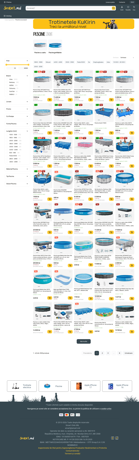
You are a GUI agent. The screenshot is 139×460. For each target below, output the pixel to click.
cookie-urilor (106, 409)
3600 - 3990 (15, 144)
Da (89, 62)
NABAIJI (13, 94)
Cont (121, 10)
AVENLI (13, 85)
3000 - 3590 (15, 147)
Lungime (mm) (11, 131)
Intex (13, 79)
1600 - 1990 (15, 137)
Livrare (8, 102)
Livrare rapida (36, 72)
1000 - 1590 (15, 134)
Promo (8, 109)
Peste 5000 (15, 156)
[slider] (6, 65)
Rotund (48, 62)
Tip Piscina (10, 176)
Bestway (14, 82)
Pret (7, 61)
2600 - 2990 (14, 159)
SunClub (13, 91)
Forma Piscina (11, 124)
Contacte (122, 2)
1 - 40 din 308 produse (41, 353)
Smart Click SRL (15, 459)
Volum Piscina (11, 184)
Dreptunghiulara (98, 62)
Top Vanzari (39, 72)
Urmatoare (128, 353)
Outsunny (13, 88)
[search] (113, 8)
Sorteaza (116, 57)
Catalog (8, 16)
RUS (132, 2)
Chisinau (8, 2)
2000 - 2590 (15, 141)
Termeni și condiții (72, 453)
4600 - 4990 (15, 162)
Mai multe (83, 341)
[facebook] (112, 438)
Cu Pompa (10, 116)
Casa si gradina (9, 20)
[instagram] (116, 438)
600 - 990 (14, 153)
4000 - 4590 (15, 150)
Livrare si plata (110, 2)
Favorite (128, 10)
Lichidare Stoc (43, 72)
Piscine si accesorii (21, 20)
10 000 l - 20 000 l (119, 62)
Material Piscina (12, 169)
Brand (8, 76)
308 (49, 34)
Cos (134, 10)
